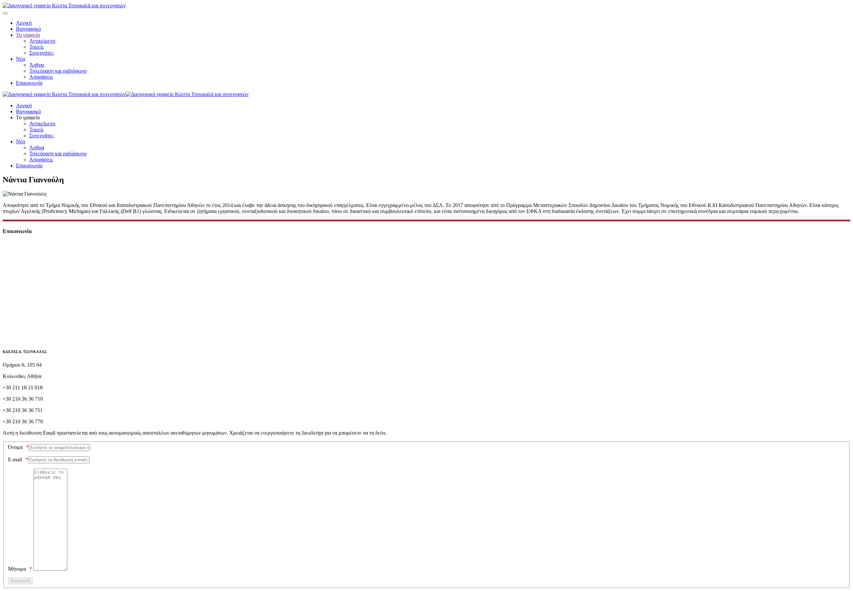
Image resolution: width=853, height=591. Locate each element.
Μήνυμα (17, 569)
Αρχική (24, 23)
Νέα (20, 59)
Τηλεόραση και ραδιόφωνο (58, 71)
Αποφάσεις (41, 77)
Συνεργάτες (41, 53)
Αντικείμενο (42, 41)
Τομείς (36, 47)
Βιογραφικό (28, 29)
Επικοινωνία (29, 83)
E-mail (15, 459)
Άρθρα (36, 65)
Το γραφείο (28, 35)
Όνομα (15, 447)
